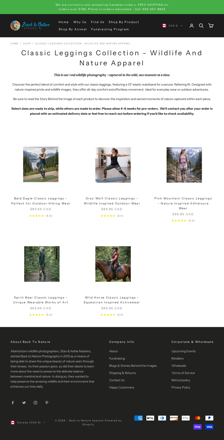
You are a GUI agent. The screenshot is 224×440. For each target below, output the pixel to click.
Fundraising (117, 358)
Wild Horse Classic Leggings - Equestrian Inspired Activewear (112, 300)
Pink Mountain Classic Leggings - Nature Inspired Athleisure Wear (183, 203)
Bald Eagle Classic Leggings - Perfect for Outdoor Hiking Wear (41, 201)
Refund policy (181, 380)
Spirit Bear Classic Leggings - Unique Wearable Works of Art (40, 300)
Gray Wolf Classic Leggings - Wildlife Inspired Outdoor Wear (112, 201)
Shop (27, 43)
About (113, 351)
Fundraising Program (110, 29)
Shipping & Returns (122, 373)
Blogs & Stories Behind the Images (133, 366)
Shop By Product (124, 22)
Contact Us (116, 380)
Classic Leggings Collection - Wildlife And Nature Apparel (83, 43)
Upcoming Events (184, 351)
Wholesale (179, 366)
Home (64, 22)
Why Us (80, 22)
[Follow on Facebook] (12, 403)
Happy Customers (121, 387)
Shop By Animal (73, 29)
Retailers (178, 358)
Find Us (98, 22)
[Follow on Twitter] (24, 403)
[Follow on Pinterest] (47, 403)
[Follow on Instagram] (35, 403)
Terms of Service (183, 373)
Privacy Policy (181, 387)
